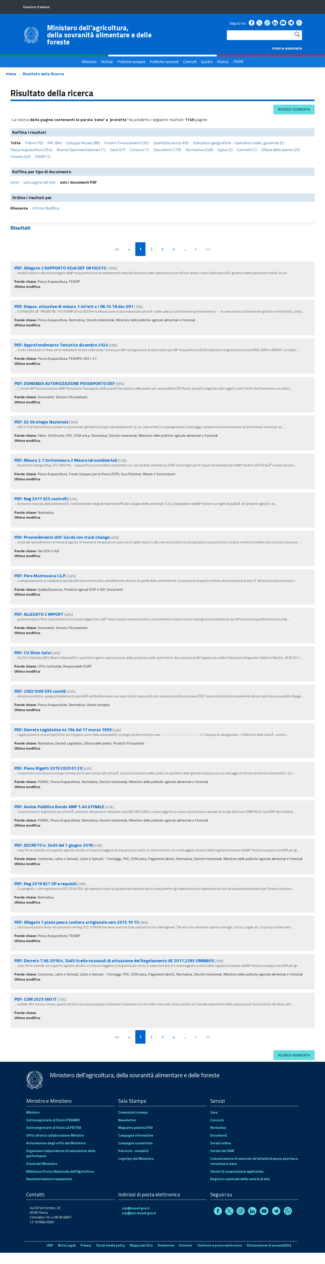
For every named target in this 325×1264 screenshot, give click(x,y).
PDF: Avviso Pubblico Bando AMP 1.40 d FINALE (59, 806)
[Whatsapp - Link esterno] (299, 23)
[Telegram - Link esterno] (291, 23)
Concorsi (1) (139, 150)
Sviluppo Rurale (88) (83, 143)
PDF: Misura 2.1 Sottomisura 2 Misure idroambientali (65, 460)
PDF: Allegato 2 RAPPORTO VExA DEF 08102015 (60, 267)
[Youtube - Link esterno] (283, 23)
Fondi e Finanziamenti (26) (126, 143)
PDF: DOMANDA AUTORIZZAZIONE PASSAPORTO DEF (64, 383)
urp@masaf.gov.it (136, 1208)
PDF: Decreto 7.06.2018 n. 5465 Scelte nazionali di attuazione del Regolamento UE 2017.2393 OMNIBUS (114, 960)
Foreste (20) (20, 157)
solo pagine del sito (39, 182)
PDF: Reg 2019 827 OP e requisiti (45, 883)
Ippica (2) (225, 150)
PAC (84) (54, 143)
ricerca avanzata (287, 48)
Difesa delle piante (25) (280, 150)
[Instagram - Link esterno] (267, 23)
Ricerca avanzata (294, 109)
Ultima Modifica (45, 208)
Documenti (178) (167, 150)
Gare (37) (117, 150)
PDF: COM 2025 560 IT (35, 999)
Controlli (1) (247, 150)
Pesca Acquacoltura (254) (31, 150)
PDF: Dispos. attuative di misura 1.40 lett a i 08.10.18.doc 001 (74, 306)
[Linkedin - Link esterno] (275, 23)
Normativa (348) (199, 150)
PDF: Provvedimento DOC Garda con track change (61, 537)
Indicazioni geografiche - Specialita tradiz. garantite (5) (238, 143)
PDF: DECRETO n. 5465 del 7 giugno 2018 (53, 845)
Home (11, 74)
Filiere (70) (34, 143)
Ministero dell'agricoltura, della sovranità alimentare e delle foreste (99, 34)
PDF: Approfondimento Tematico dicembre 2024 (61, 344)
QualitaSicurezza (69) (171, 143)
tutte (14, 182)
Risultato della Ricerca (43, 74)
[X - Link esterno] (259, 23)
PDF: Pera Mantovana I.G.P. (40, 575)
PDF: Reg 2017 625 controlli (41, 498)
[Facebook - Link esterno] (251, 23)
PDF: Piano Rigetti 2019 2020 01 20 (48, 768)
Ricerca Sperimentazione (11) (81, 150)
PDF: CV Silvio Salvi (32, 652)
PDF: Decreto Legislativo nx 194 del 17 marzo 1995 (63, 729)
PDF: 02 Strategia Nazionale (41, 421)
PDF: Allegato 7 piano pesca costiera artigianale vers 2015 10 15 (76, 922)
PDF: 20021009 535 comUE (40, 691)
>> (208, 249)
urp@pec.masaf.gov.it (139, 1213)
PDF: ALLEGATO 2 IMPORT (38, 614)
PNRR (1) (42, 157)
